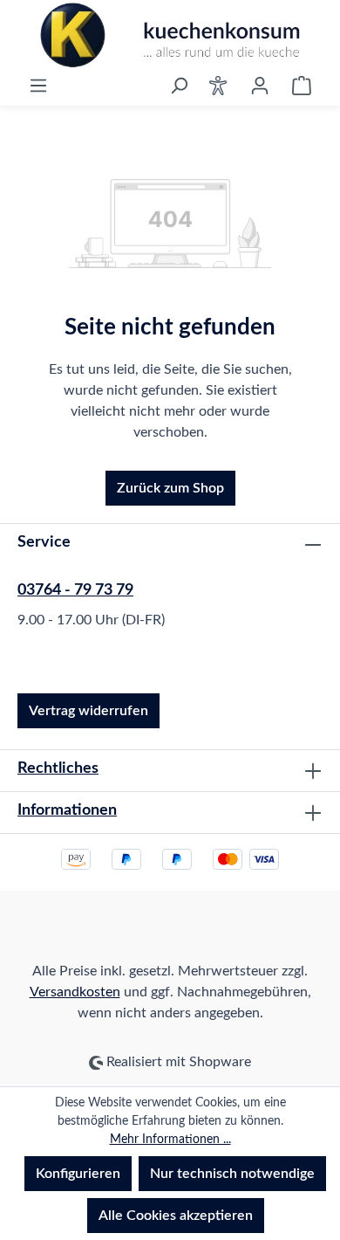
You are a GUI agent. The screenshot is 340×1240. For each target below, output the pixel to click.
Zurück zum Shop (170, 488)
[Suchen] (179, 85)
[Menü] (38, 85)
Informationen (67, 810)
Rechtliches (58, 768)
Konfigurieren (78, 1174)
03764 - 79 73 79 (75, 590)
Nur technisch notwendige (232, 1174)
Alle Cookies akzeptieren (176, 1216)
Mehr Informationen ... (170, 1139)
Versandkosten (75, 992)
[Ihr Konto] (260, 85)
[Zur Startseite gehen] (170, 35)
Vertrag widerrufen (88, 711)
